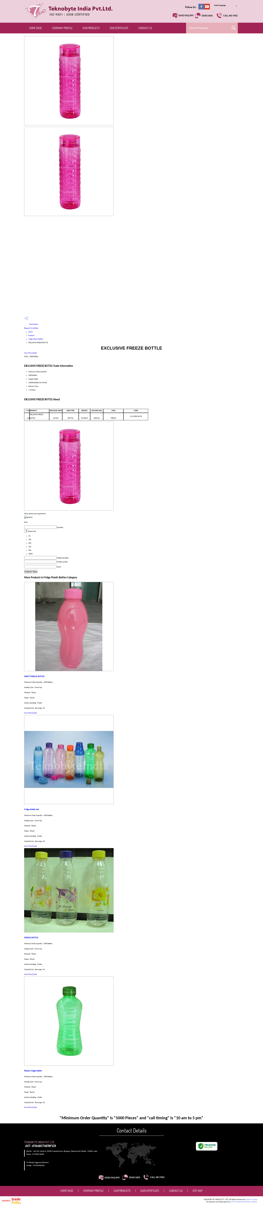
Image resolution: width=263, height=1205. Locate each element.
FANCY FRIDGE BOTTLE (34, 676)
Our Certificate (119, 28)
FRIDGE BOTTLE (31, 938)
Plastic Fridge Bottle (33, 1071)
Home (30, 332)
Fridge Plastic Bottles (35, 339)
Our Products (91, 28)
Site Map (198, 1191)
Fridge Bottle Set (31, 809)
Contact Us (145, 28)
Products (31, 336)
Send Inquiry (33, 324)
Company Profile (62, 28)
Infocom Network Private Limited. (243, 1202)
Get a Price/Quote (30, 353)
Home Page (35, 28)
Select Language (220, 5)
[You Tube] (207, 9)
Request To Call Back (31, 328)
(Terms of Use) (251, 1199)
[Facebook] (201, 9)
